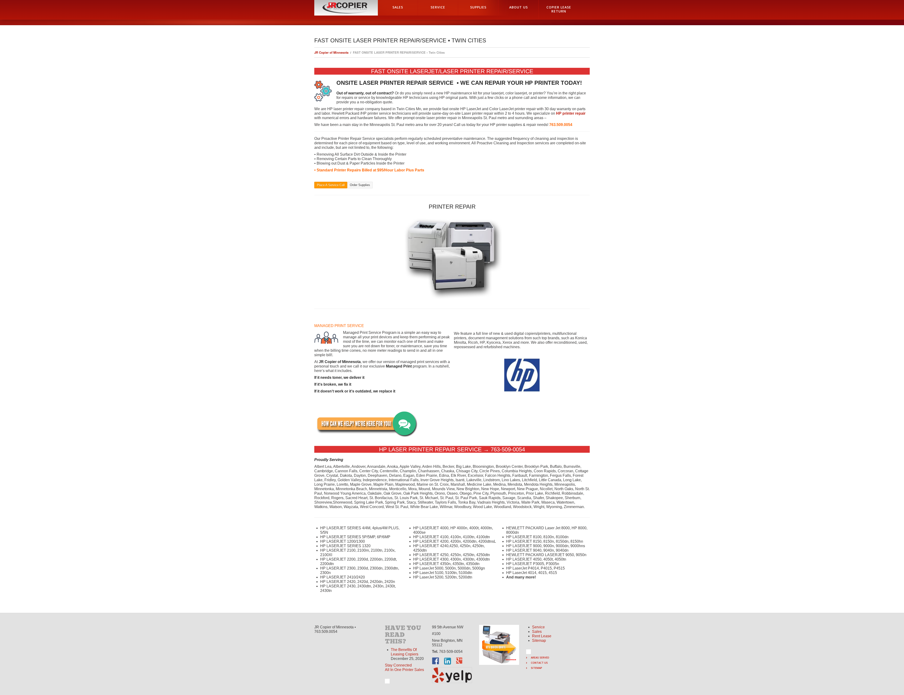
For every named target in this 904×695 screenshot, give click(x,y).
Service (438, 7)
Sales (397, 7)
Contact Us (539, 662)
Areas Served (540, 657)
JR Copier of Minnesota (331, 52)
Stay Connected (398, 665)
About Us (518, 7)
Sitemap (539, 640)
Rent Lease (541, 636)
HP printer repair (570, 113)
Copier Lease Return (558, 9)
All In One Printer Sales (404, 670)
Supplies (478, 7)
